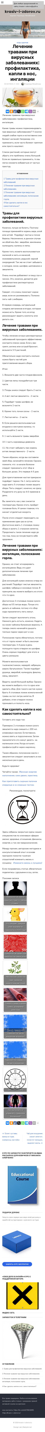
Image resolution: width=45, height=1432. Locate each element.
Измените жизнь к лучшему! (28, 863)
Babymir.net (27, 1427)
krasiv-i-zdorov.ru (22, 11)
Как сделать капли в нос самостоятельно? (19, 1386)
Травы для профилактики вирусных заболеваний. (22, 1369)
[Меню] (2, 2)
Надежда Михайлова (33, 84)
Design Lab (18, 1427)
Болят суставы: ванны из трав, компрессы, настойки (10, 1136)
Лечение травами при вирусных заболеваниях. (21, 1374)
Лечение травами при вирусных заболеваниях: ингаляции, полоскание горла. (21, 196)
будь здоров (22, 43)
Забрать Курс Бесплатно (17, 1264)
